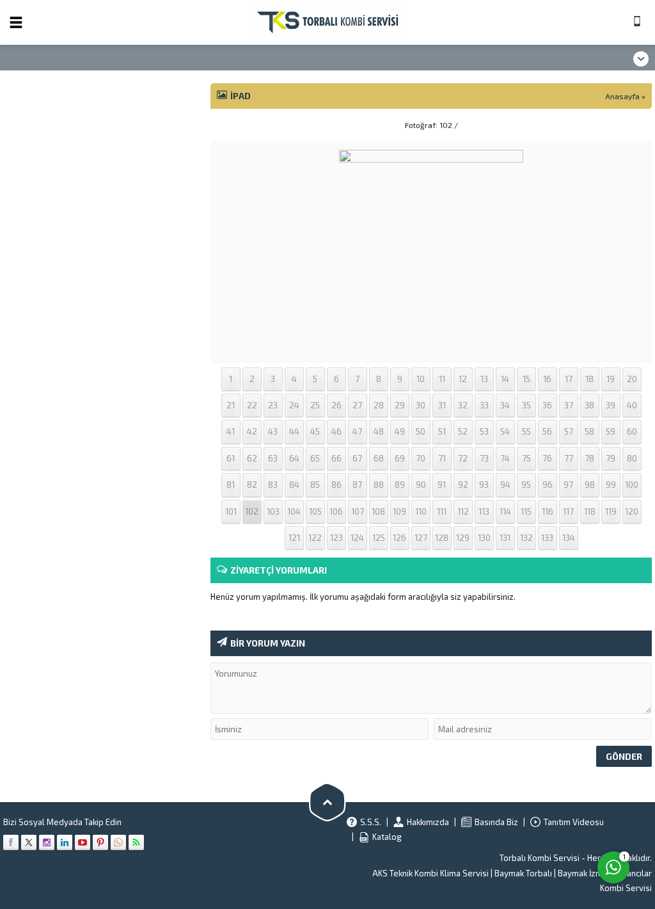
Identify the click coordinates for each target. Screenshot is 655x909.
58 (589, 431)
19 (610, 379)
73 (484, 458)
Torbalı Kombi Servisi (540, 858)
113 (483, 511)
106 (336, 511)
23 (273, 405)
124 (357, 538)
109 (399, 511)
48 (379, 431)
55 (526, 431)
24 (294, 405)
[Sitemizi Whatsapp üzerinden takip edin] (118, 842)
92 (463, 484)
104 (294, 511)
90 (421, 484)
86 (336, 484)
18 (589, 379)
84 (294, 484)
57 (568, 431)
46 (336, 431)
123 (336, 538)
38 (589, 405)
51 (442, 431)
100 (631, 484)
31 (442, 405)
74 (505, 458)
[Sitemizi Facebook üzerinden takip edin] (11, 842)
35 (526, 405)
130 (484, 538)
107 (357, 511)
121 (294, 538)
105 (315, 511)
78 (589, 458)
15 (526, 379)
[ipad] (431, 346)
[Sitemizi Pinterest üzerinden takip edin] (100, 842)
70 (420, 458)
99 (611, 484)
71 (442, 458)
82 (252, 484)
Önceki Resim (242, 124)
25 (315, 405)
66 (336, 458)
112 (463, 511)
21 (230, 405)
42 (252, 431)
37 (568, 405)
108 (378, 511)
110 (421, 511)
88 (379, 484)
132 (526, 538)
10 (420, 379)
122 (315, 538)
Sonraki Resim (620, 124)
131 (505, 538)
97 (568, 484)
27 (357, 405)
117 (568, 511)
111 (441, 511)
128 (441, 538)
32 (463, 405)
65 (315, 458)
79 (610, 458)
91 (442, 484)
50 (420, 431)
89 (400, 484)
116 (547, 511)
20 (632, 379)
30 (420, 405)
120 (631, 511)
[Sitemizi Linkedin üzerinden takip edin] (64, 842)
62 (252, 458)
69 (400, 458)
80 (632, 458)
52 (463, 431)
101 (231, 511)
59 (610, 431)
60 (632, 431)
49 (400, 431)
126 (399, 538)
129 (463, 538)
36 (547, 405)
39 (610, 405)
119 (611, 511)
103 (273, 511)
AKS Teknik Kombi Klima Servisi (430, 873)
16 (547, 379)
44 (294, 431)
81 (230, 484)
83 (273, 484)
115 (526, 511)
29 (400, 405)
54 (505, 431)
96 (547, 484)
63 (273, 458)
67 (357, 458)
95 (526, 484)
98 (590, 484)
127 (420, 538)
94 (505, 484)
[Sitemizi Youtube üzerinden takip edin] (82, 842)
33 (484, 405)
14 (505, 379)
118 (590, 511)
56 (547, 431)
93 (484, 484)
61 (230, 458)
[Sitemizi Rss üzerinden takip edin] (136, 842)
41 (230, 431)
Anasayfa (622, 96)
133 (547, 538)
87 (357, 484)
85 (315, 484)
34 (505, 405)
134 (568, 538)
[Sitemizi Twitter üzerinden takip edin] (28, 842)
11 (442, 379)
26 (336, 405)
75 (526, 458)
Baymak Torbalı (523, 873)
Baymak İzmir (583, 873)
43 (273, 431)
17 (568, 379)
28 (379, 405)
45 (315, 431)
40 (632, 405)
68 (379, 458)
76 (547, 458)
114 (505, 511)
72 (463, 458)
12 (463, 379)
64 (294, 458)
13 (484, 379)
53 (484, 431)
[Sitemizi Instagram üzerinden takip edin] (46, 842)
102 (251, 511)
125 (378, 538)
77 (568, 458)
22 (252, 405)
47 (357, 431)
